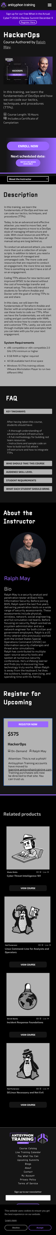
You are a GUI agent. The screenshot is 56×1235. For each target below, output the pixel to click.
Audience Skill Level (19, 471)
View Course (28, 888)
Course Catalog (28, 1148)
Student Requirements (21, 480)
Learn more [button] (11, 1220)
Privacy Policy (28, 1179)
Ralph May (17, 578)
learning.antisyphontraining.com (30, 769)
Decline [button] (16, 1228)
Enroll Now (28, 146)
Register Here (28, 22)
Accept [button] (39, 1228)
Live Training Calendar (28, 1152)
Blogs (28, 1164)
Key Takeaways (15, 411)
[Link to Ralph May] (28, 550)
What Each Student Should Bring (27, 488)
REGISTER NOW (28, 724)
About (28, 1168)
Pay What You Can (28, 1156)
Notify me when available (28, 163)
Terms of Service (28, 1183)
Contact (28, 1171)
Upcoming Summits (28, 1160)
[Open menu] (49, 5)
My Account (28, 1175)
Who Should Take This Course (25, 463)
